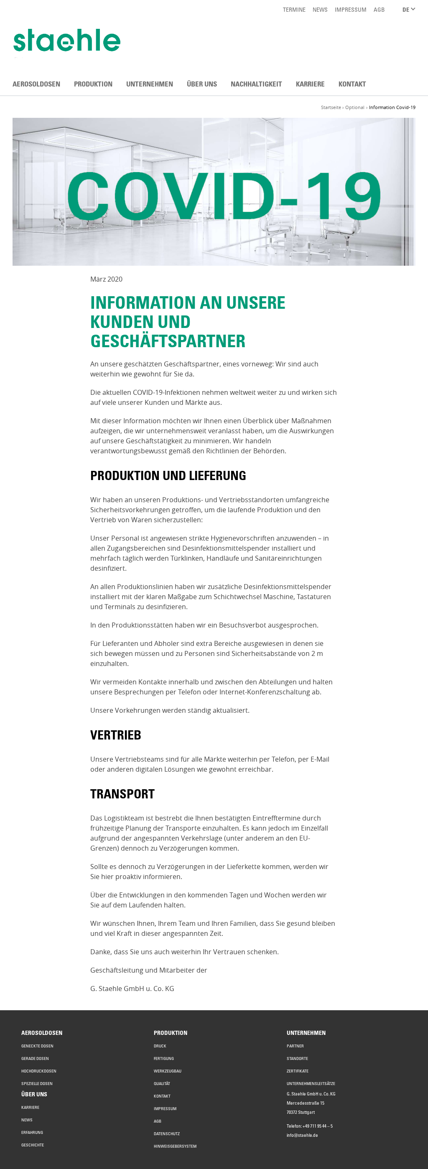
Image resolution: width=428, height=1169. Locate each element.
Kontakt (162, 1095)
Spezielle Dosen (37, 1083)
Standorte (297, 1058)
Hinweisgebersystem (175, 1146)
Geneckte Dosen (37, 1045)
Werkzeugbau (167, 1070)
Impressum (165, 1108)
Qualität (162, 1083)
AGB (157, 1120)
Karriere (30, 1107)
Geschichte (32, 1144)
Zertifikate (297, 1070)
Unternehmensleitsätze (311, 1083)
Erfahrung (32, 1132)
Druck (160, 1045)
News (27, 1119)
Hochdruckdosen (38, 1070)
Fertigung (164, 1058)
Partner (295, 1045)
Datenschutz (167, 1133)
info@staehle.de (302, 1135)
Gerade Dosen (35, 1058)
